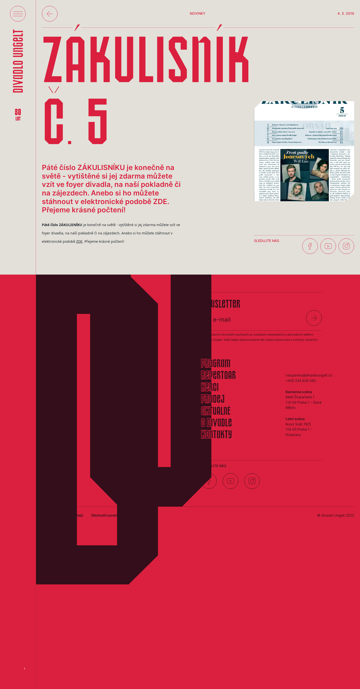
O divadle (216, 423)
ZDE (79, 241)
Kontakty (216, 435)
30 (18, 115)
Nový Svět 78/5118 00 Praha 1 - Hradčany (299, 429)
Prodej (213, 399)
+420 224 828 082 (301, 380)
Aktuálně (215, 411)
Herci (210, 388)
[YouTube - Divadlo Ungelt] (328, 246)
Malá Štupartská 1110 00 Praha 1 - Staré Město (304, 402)
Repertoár (218, 376)
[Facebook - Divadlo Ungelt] (310, 246)
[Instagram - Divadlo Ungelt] (346, 246)
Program (215, 364)
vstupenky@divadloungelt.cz (309, 375)
